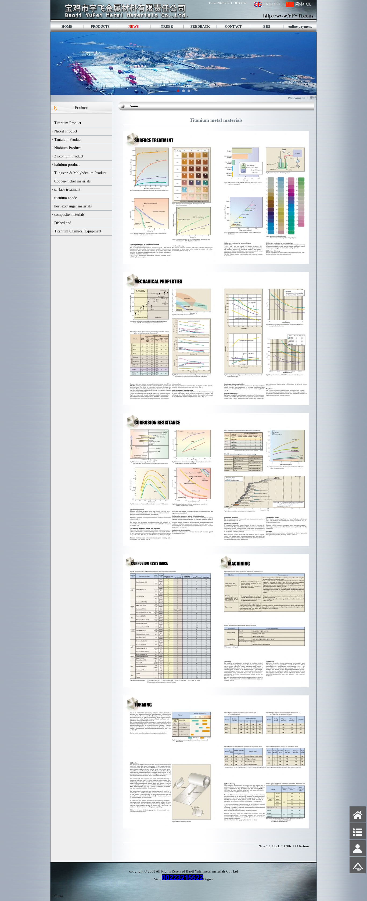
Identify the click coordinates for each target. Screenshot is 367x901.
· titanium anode (64, 198)
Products (81, 108)
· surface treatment (66, 190)
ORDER (167, 26)
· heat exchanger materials (72, 206)
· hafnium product (66, 165)
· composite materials (68, 215)
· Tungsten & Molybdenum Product (79, 173)
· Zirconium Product (67, 156)
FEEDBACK (200, 26)
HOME (67, 26)
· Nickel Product (64, 131)
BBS (266, 26)
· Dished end (61, 223)
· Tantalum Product (66, 140)
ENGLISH (271, 4)
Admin (58, 896)
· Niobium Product (66, 148)
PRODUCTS (100, 26)
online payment (300, 26)
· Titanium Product (66, 123)
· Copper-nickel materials (71, 181)
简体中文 (303, 4)
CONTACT (233, 26)
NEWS (133, 26)
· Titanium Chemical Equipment (76, 231)
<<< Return (301, 846)
